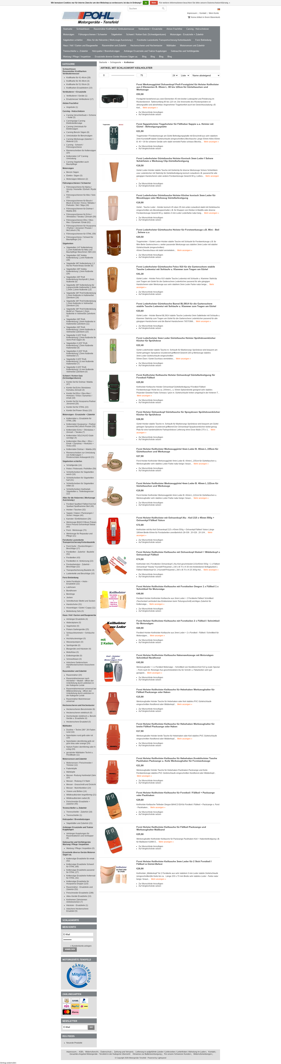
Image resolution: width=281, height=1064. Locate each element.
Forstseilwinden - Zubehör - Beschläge (78, 565)
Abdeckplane (73, 622)
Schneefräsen (82, 29)
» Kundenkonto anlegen (81, 946)
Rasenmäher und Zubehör (114, 45)
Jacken (69, 597)
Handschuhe (74, 604)
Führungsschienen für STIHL (81, 234)
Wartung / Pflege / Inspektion (77, 56)
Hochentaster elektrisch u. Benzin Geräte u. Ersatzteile (81, 717)
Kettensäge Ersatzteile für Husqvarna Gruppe (77, 882)
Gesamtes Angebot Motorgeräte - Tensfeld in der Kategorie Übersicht (100, 1054)
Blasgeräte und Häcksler (78, 649)
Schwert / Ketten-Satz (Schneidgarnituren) (146, 34)
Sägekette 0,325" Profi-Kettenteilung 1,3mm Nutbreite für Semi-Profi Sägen (81, 337)
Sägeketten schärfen (73, 40)
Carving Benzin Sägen (77, 132)
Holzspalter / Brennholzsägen (106, 51)
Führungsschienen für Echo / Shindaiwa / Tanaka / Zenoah (81, 215)
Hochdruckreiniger (76, 638)
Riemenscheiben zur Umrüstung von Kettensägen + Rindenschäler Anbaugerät (80, 455)
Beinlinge (70, 594)
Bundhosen (71, 591)
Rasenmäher (74, 675)
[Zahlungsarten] (67, 1002)
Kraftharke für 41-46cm (78, 77)
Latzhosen (71, 587)
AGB (81, 1052)
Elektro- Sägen (74, 175)
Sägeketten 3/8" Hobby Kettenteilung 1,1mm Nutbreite (79, 257)
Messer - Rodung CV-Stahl (78, 781)
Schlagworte (115, 62)
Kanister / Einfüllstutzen (78, 519)
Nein (154, 3)
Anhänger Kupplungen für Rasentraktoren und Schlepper (80, 835)
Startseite (67, 29)
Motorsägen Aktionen (77, 179)
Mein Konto (214, 13)
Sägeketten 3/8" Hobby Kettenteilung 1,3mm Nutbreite (79, 271)
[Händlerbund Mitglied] (79, 987)
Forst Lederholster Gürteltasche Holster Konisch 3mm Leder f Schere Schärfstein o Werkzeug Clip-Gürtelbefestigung (174, 159)
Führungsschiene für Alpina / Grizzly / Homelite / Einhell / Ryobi (81, 189)
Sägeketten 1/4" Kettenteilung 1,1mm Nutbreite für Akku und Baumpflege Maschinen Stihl (81, 249)
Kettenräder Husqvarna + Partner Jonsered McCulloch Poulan (81, 425)
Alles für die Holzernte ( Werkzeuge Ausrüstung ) (110, 40)
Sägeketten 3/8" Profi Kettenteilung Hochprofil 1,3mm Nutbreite (80, 279)
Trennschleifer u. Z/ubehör (75, 51)
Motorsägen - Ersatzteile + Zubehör (186, 34)
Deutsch (218, 9)
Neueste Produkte (74, 1043)
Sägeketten (116, 34)
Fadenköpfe (71, 768)
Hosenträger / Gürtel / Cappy (80, 608)
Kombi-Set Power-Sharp (79, 410)
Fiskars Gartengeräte (77, 629)
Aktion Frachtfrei (174, 29)
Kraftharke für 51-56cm (77, 84)
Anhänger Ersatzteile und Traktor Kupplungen (145, 51)
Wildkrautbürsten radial (78, 798)
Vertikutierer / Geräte (76, 96)
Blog (144, 56)
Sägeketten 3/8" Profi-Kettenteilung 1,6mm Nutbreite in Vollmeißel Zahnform (80, 329)
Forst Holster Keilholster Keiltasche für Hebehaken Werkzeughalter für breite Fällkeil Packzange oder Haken (175, 725)
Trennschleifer (74, 815)
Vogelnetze (72, 626)
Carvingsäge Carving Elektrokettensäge (75, 122)
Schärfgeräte (74, 465)
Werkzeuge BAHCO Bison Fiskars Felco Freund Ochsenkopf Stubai (81, 524)
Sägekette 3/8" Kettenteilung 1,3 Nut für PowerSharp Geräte (80, 264)
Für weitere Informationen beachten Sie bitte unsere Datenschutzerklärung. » (194, 3)
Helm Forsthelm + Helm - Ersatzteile (77, 582)
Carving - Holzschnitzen (197, 29)
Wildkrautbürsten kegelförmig (81, 795)
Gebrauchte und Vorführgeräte (185, 51)
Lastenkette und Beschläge (80, 573)
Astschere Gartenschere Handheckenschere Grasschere (80, 664)
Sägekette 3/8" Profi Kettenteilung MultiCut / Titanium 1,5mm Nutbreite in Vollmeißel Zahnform (81, 312)
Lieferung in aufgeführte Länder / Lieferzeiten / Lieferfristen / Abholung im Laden (170, 1052)
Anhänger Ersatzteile (77, 619)
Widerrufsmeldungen (202, 1054)
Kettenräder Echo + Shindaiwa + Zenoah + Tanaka (80, 431)
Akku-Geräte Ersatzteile (78, 896)
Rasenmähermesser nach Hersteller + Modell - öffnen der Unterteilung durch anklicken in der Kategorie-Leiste (80, 681)
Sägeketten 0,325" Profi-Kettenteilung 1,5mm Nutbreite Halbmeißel (79, 345)
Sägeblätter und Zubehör (79, 823)
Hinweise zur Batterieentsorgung (147, 1054)
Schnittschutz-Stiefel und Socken (80, 601)
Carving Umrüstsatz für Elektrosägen (76, 127)
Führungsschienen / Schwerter (92, 34)
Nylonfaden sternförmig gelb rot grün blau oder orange (80, 742)
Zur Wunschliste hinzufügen (151, 112)
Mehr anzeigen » (150, 108)
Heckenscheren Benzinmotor (80, 709)
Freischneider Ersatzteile (80, 893)
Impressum (192, 13)
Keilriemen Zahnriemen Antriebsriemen (76, 901)
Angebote (72, 107)
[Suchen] (163, 8)
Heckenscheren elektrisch (79, 713)
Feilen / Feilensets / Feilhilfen (81, 468)
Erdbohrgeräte (74, 655)
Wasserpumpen (74, 642)
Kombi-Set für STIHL (77, 407)
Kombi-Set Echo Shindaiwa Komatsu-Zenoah (78, 389)
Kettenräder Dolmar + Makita (81, 449)
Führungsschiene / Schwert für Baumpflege (79, 238)
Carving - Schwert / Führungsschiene (74, 146)
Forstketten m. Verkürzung (79, 561)
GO (91, 1027)
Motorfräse (72, 652)
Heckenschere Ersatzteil (78, 722)
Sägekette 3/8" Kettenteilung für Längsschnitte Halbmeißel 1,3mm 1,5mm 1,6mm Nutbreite (81, 287)
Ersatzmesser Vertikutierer (80, 99)
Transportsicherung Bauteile (80, 570)
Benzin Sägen (72, 172)
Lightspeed (162, 1058)
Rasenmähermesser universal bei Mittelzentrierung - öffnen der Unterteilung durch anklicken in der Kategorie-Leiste (81, 692)
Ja (146, 3)
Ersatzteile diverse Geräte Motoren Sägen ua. (116, 56)
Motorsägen (68, 34)
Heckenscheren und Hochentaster (146, 45)
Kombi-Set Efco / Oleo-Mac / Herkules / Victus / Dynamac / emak (79, 395)
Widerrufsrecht (91, 1052)
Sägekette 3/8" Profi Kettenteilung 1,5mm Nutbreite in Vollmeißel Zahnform (81, 303)
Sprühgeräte (73, 645)
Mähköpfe (70, 772)
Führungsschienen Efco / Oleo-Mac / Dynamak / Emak (80, 221)
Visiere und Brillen (76, 791)
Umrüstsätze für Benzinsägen (79, 136)
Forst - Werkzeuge (76, 530)
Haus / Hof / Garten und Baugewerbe (80, 45)
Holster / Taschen (76, 510)
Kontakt (203, 13)
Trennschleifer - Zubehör (79, 812)
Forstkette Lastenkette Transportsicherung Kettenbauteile (164, 40)
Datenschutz (106, 1052)
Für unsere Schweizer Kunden (177, 1054)
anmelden (70, 949)
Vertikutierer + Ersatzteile (150, 29)
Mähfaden (171, 45)
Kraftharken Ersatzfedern (79, 88)
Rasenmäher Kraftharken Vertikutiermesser (114, 29)
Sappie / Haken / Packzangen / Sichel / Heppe (80, 514)
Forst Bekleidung (203, 40)
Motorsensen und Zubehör (192, 45)
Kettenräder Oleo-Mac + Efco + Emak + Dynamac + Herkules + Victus (80, 443)
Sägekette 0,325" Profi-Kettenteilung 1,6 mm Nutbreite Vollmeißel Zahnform (80, 369)
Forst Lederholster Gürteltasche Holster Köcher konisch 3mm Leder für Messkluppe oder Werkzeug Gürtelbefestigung (175, 196)
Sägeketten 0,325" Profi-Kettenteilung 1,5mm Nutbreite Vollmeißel (79, 353)
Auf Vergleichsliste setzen (150, 114)
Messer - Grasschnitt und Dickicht (81, 784)
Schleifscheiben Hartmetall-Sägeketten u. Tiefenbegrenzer (80, 491)
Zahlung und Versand (123, 1052)
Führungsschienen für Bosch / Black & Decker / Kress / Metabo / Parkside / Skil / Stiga (80, 203)
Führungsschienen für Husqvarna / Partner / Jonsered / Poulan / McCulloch (81, 228)
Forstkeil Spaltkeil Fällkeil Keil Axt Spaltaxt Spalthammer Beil (81, 505)
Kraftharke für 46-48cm (77, 81)
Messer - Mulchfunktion (78, 788)
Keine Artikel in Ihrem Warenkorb (205, 17)
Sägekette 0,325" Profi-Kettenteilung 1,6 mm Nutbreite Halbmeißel (80, 361)
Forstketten (73, 557)
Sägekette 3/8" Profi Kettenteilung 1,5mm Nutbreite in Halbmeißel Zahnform (81, 295)
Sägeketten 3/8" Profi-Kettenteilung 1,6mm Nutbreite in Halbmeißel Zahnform (80, 321)
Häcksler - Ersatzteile (77, 905)
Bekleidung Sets (75, 611)
